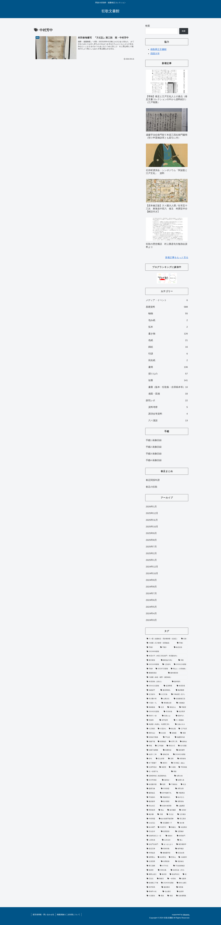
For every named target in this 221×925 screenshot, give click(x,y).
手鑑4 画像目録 (154, 460)
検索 (147, 25)
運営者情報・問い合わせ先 (43, 915)
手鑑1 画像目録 (154, 440)
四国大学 (155, 53)
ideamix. (186, 915)
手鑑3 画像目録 (154, 453)
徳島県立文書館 (158, 49)
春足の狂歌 (151, 487)
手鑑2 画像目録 (154, 447)
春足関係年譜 (153, 480)
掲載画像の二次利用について (68, 915)
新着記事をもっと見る (176, 257)
